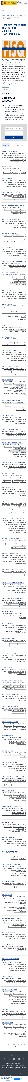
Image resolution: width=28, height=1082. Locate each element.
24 (19, 1044)
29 (15, 1047)
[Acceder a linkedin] (19, 1059)
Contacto (16, 1065)
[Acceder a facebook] (24, 1059)
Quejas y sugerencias (7, 1065)
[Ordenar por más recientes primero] (18, 145)
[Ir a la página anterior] (3, 1044)
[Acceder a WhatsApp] (3, 1059)
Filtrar (5, 145)
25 (21, 1044)
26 (24, 1044)
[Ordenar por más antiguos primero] (20, 145)
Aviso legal (4, 1067)
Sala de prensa (9, 1063)
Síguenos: (14, 1055)
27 (10, 1047)
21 (11, 1044)
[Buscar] (25, 10)
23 (16, 1044)
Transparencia (17, 1063)
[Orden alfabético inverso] (25, 145)
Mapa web (22, 1065)
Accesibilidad (11, 1067)
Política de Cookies (21, 1067)
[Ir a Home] (12, 3)
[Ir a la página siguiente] (18, 1047)
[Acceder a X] (9, 1059)
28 (13, 1047)
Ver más (5, 89)
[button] (25, 3)
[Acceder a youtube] (14, 1059)
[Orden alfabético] (23, 145)
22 (14, 1044)
